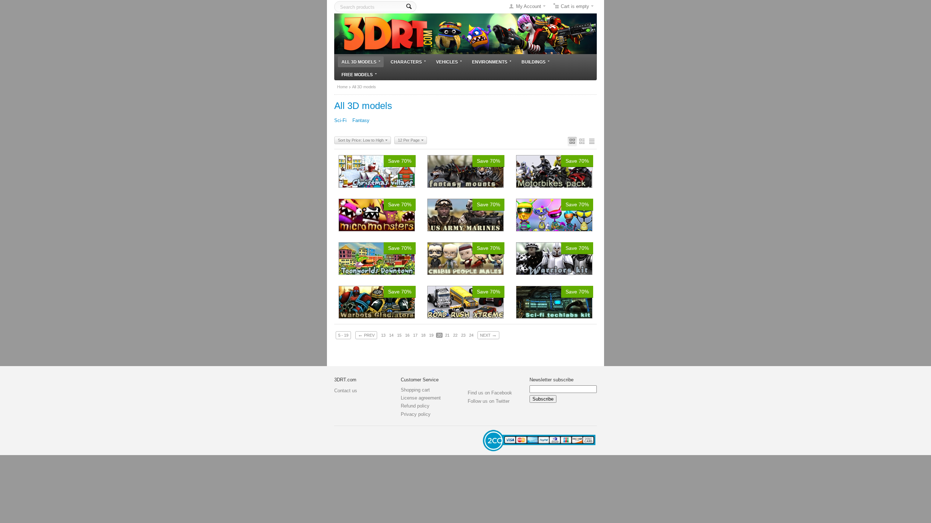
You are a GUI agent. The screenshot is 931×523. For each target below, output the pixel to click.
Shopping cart (415, 390)
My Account (528, 6)
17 (415, 335)
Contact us (345, 390)
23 (463, 335)
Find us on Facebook (490, 393)
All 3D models (358, 62)
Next (488, 335)
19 (431, 335)
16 (407, 335)
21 (447, 335)
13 (383, 335)
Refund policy (415, 406)
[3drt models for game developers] (465, 33)
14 (391, 335)
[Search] (408, 6)
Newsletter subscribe (552, 379)
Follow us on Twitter (489, 401)
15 (399, 335)
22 (455, 335)
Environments (489, 62)
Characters (406, 62)
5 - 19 (343, 335)
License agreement (421, 398)
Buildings (534, 62)
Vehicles (447, 62)
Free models (357, 74)
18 (423, 335)
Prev (366, 335)
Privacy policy (416, 414)
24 (471, 335)
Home (342, 87)
